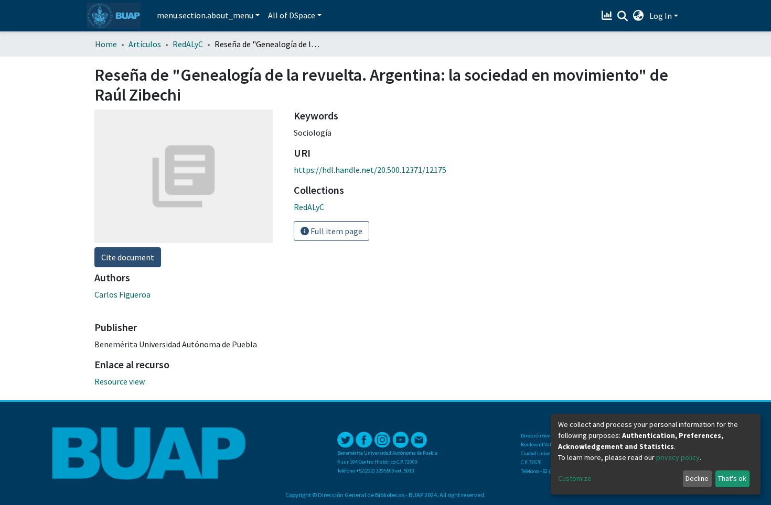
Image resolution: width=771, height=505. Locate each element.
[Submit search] (623, 16)
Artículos (144, 44)
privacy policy (678, 457)
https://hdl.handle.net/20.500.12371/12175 (370, 169)
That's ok (732, 478)
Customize (575, 478)
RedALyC (188, 44)
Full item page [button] (335, 231)
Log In (660, 15)
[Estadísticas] (608, 15)
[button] (638, 15)
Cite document (127, 257)
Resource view (119, 381)
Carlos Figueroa (122, 294)
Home (106, 44)
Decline (697, 478)
